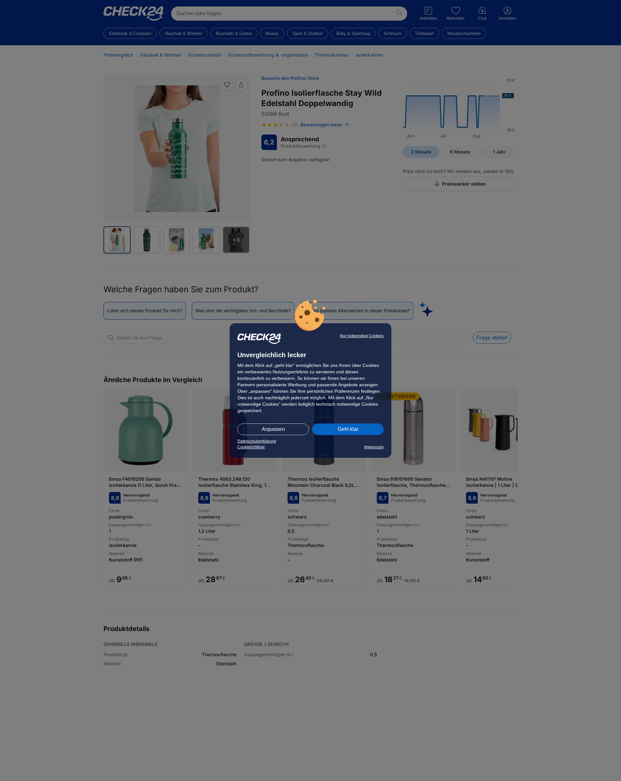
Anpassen (273, 429)
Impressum (374, 447)
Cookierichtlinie (251, 447)
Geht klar (348, 429)
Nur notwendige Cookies (362, 336)
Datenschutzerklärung (256, 441)
